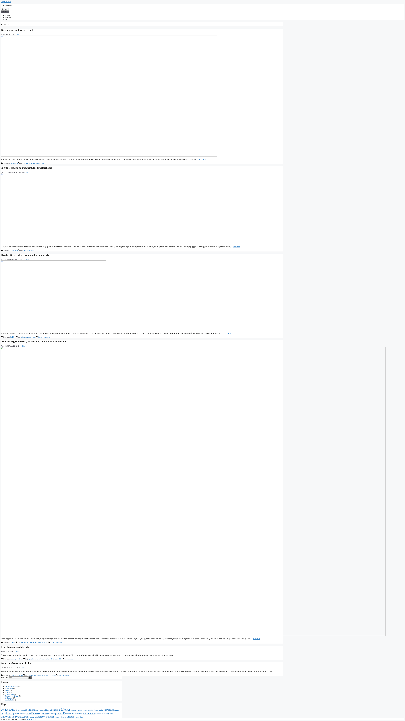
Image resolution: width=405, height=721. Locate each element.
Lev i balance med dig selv (15, 647)
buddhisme (30, 710)
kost (93, 710)
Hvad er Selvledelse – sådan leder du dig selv (25, 255)
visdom (70, 716)
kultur (101, 710)
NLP (41, 713)
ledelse (26, 163)
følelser (31, 675)
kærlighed (109, 709)
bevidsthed (16, 710)
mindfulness (32, 713)
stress (111, 713)
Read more (202, 159)
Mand (16, 713)
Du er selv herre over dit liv (16, 663)
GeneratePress (31, 719)
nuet (45, 713)
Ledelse (12, 337)
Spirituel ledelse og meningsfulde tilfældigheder (26, 167)
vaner (57, 717)
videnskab (63, 717)
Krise (30, 642)
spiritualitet (89, 713)
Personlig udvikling (16, 659)
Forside (7, 15)
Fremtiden (24, 642)
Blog (6, 19)
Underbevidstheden (51, 659)
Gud (75, 710)
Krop (7, 690)
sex (73, 713)
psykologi (32, 163)
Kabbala (89, 710)
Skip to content (6, 2)
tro (26, 717)
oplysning (51, 713)
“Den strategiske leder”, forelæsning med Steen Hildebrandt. (34, 341)
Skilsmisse (8, 698)
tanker (21, 716)
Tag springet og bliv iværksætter (18, 30)
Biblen (23, 710)
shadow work (78, 713)
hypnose (84, 710)
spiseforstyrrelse (99, 713)
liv (2, 713)
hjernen (79, 710)
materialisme (23, 713)
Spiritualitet (9, 700)
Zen (81, 717)
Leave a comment (44, 337)
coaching (42, 710)
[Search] (30, 677)
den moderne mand (11, 686)
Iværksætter (14, 163)
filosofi (48, 710)
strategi (38, 163)
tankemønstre (39, 659)
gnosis (72, 710)
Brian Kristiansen (6, 5)
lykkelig (31, 659)
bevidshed (7, 709)
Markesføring (9, 694)
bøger (36, 710)
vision (44, 163)
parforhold (60, 713)
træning (31, 717)
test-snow (8, 17)
